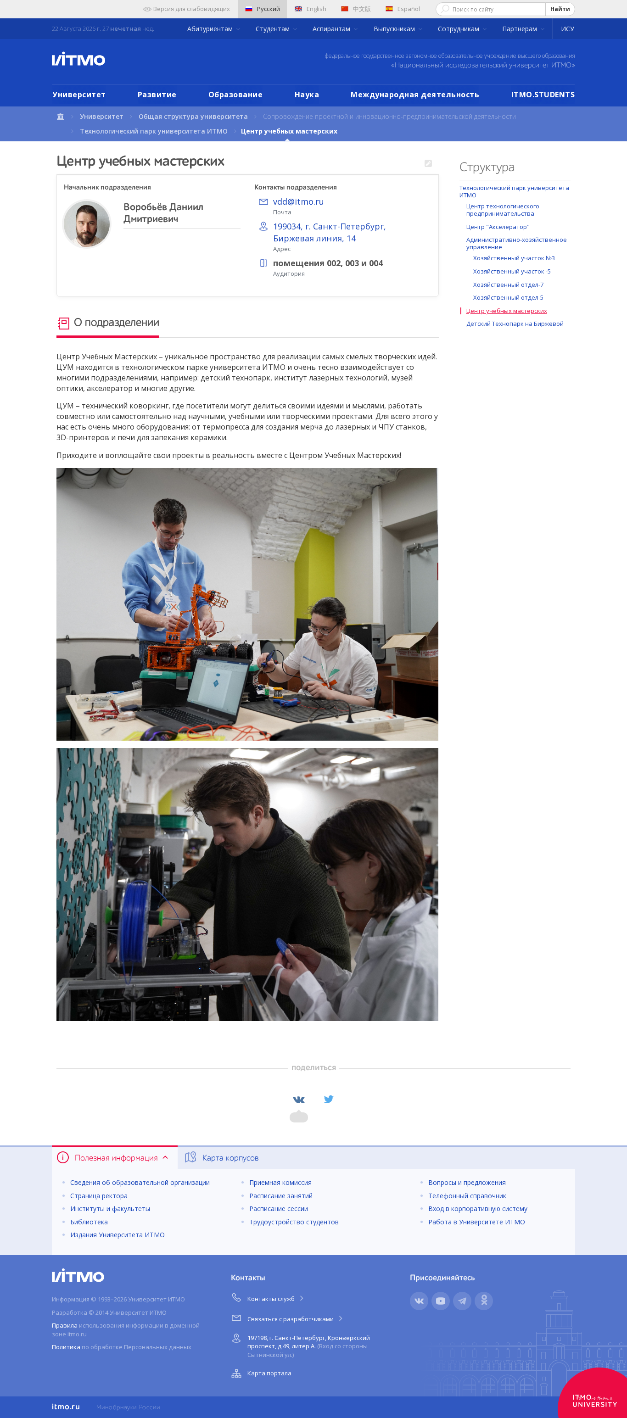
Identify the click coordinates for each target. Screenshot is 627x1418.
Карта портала (269, 1373)
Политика (66, 1347)
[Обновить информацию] (428, 164)
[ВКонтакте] (299, 1099)
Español (408, 9)
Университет (79, 94)
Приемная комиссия (280, 1182)
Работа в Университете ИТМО (476, 1221)
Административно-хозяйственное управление (516, 243)
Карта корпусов (229, 1158)
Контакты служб (271, 1299)
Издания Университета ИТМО (117, 1234)
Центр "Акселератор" (498, 227)
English (316, 9)
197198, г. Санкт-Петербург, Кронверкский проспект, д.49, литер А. (308, 1346)
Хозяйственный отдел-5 (508, 297)
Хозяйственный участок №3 (514, 258)
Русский (268, 9)
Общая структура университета (193, 116)
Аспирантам (332, 28)
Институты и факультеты (110, 1208)
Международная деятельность (415, 94)
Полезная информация (116, 1158)
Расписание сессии (278, 1208)
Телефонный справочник (467, 1195)
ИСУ (567, 28)
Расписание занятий (281, 1195)
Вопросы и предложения (467, 1182)
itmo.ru (66, 1407)
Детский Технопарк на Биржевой (515, 323)
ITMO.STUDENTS (543, 94)
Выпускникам (395, 28)
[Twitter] (328, 1099)
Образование (235, 94)
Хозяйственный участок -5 (512, 271)
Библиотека (89, 1221)
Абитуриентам (211, 28)
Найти (560, 9)
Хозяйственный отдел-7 (508, 284)
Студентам (273, 28)
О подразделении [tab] (115, 323)
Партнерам (520, 28)
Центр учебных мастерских (506, 311)
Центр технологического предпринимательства (502, 210)
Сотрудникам (459, 28)
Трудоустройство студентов (294, 1221)
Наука (307, 94)
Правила (65, 1325)
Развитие (157, 94)
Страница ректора (99, 1195)
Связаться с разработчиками (291, 1319)
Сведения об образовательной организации (140, 1182)
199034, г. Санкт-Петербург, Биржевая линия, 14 (329, 232)
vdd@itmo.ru (298, 201)
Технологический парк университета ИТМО (154, 131)
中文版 (362, 9)
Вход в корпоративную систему (477, 1208)
